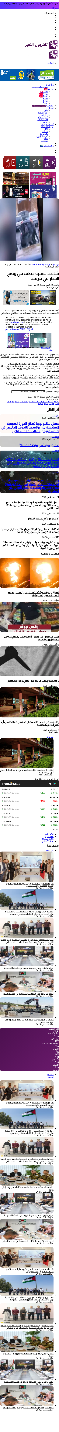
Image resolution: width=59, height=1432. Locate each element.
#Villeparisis (17, 322)
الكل (46, 110)
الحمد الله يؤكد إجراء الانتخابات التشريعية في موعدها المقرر (28, 994)
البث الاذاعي (47, 145)
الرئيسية (50, 84)
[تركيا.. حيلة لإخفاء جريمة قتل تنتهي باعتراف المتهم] (29, 675)
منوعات (44, 141)
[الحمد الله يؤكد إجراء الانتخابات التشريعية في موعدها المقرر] (27, 991)
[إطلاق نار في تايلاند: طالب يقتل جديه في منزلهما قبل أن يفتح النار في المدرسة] (29, 717)
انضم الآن (55, 8)
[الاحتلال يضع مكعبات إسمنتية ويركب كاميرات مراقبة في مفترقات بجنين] (27, 1017)
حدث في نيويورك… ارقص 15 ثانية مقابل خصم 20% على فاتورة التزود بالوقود (31, 638)
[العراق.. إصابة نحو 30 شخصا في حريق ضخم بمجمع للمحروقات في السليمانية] (29, 587)
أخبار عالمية (43, 117)
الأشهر (50, 1074)
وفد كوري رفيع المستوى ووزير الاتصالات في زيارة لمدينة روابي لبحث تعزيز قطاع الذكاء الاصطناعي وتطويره (29, 912)
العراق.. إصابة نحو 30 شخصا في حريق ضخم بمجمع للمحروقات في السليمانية (33, 594)
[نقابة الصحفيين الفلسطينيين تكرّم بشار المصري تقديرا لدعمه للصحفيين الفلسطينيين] (27, 1100)
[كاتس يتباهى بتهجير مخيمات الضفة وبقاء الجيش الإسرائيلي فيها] (27, 1185)
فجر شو (43, 106)
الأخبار (51, 108)
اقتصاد (45, 131)
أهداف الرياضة (47, 124)
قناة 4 (45, 101)
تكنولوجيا (44, 134)
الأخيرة (51, 1077)
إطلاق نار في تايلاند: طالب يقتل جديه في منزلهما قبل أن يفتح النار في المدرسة (30, 723)
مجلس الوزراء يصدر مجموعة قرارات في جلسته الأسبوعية (29, 968)
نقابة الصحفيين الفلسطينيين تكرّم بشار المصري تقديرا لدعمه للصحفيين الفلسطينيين (30, 884)
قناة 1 (44, 91)
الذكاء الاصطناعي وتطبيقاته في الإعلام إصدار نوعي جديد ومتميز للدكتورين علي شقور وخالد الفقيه (32, 462)
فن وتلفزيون (42, 136)
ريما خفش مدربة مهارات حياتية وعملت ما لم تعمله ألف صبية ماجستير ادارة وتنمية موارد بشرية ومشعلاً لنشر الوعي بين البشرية (30, 485)
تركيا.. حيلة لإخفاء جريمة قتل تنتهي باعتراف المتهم (33, 680)
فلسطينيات (42, 120)
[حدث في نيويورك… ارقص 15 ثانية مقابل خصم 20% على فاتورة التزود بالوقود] (29, 631)
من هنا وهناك (47, 127)
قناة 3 (45, 98)
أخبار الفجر (43, 115)
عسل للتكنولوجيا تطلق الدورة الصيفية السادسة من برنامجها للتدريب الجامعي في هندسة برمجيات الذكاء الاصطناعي (30, 427)
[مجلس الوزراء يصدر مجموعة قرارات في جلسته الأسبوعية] (27, 965)
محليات (45, 122)
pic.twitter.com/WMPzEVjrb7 (19, 329)
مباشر (49, 89)
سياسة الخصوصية (39, 87)
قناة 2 (43, 96)
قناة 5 (45, 103)
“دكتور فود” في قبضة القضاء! (39, 445)
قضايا (45, 138)
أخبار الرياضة (43, 113)
